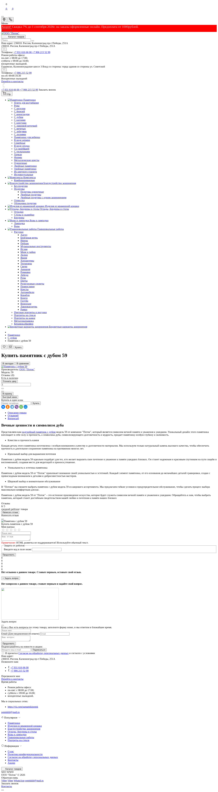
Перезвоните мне (10, 676)
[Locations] (4, 19)
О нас (11, 751)
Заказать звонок (47, 89)
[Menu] (2, 16)
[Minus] (2, 391)
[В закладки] (4, 347)
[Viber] (17, 407)
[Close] (2, 519)
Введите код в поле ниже (17, 549)
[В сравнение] (10, 347)
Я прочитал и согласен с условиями (50, 653)
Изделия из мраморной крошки (25, 726)
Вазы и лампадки (17, 734)
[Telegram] (12, 407)
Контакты (13, 760)
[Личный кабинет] (109, 12)
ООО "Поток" (27, 369)
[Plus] (2, 388)
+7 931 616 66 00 (23, 52)
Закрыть (7, 30)
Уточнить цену (9, 381)
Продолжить (9, 555)
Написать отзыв (10, 512)
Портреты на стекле (18, 740)
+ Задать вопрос (11, 578)
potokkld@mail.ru (10, 712)
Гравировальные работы (21, 737)
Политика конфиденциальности (25, 754)
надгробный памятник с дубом (39, 432)
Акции (11, 763)
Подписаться (39, 650)
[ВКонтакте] (3, 407)
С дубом (12, 338)
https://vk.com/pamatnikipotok (23, 706)
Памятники (14, 335)
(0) (12, 375)
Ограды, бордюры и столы (22, 731)
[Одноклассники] (8, 407)
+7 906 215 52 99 (41, 52)
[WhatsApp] (21, 407)
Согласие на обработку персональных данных (43, 653)
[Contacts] (11, 19)
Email (4, 633)
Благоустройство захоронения (24, 728)
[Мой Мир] (25, 407)
